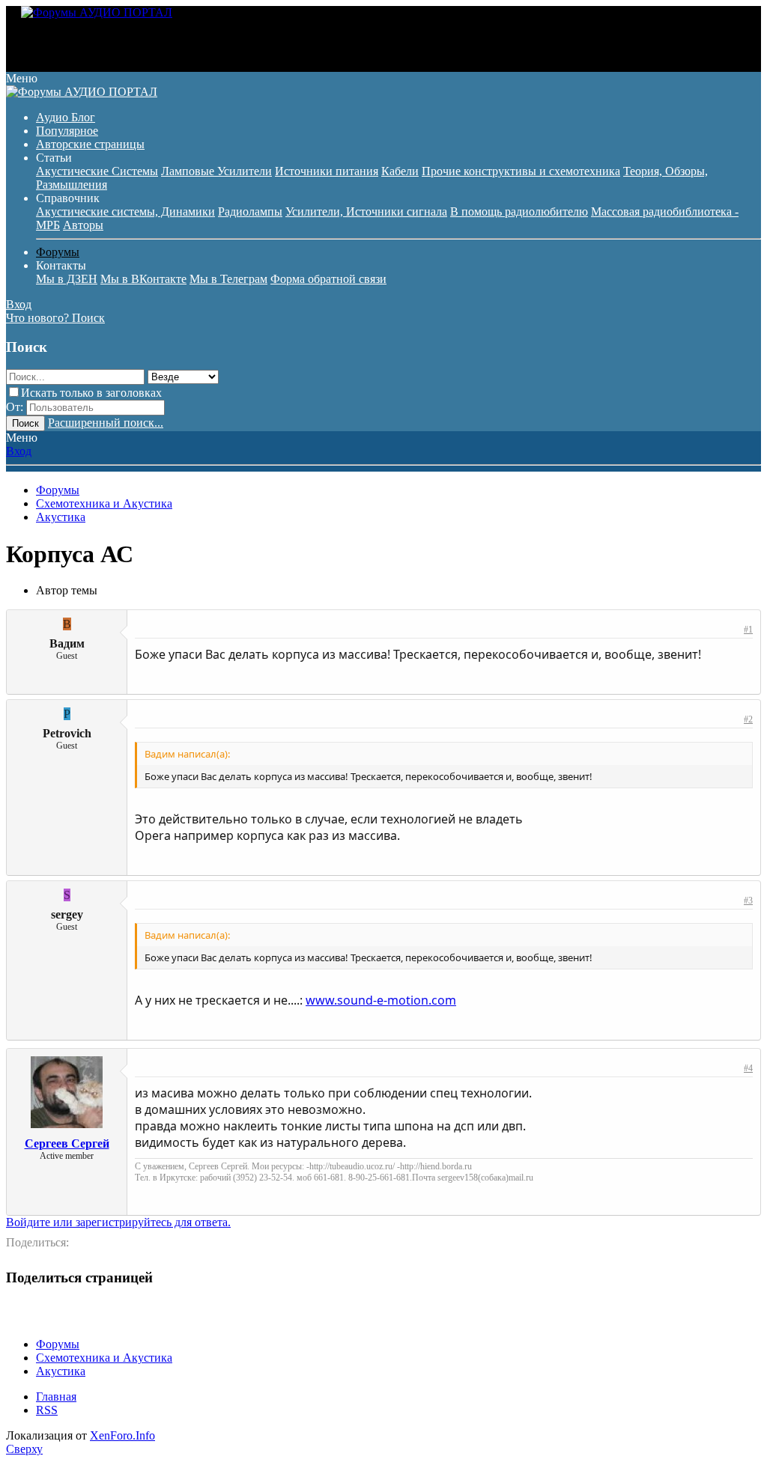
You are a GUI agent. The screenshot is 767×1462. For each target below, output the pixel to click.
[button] (21, 78)
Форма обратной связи (328, 278)
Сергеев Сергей (67, 1143)
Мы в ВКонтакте (143, 278)
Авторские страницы (90, 144)
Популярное (67, 130)
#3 (748, 900)
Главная (56, 1396)
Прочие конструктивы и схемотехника (521, 171)
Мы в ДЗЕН (66, 278)
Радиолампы (250, 211)
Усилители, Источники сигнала (366, 211)
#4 (748, 1068)
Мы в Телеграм (228, 278)
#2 (748, 719)
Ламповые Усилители (216, 171)
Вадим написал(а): (187, 754)
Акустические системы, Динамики (125, 211)
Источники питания (326, 171)
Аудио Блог (65, 117)
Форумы (57, 252)
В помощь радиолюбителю (519, 211)
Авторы (83, 225)
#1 (748, 629)
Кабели (400, 171)
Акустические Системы (97, 171)
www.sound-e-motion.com (381, 1000)
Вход (18, 451)
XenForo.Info (122, 1435)
